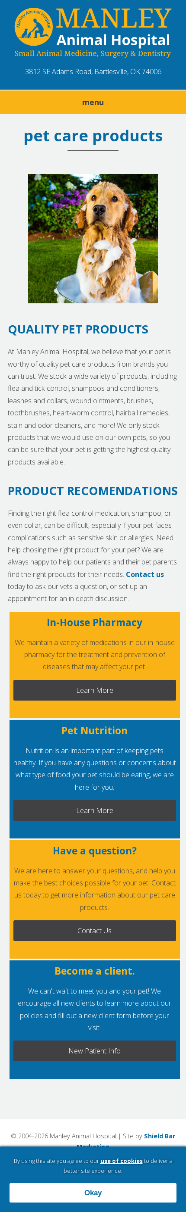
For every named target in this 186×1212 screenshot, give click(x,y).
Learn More (94, 690)
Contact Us (94, 930)
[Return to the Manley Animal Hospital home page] (93, 34)
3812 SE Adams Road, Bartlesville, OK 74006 (93, 71)
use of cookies (121, 1161)
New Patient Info (94, 1051)
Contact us (145, 574)
